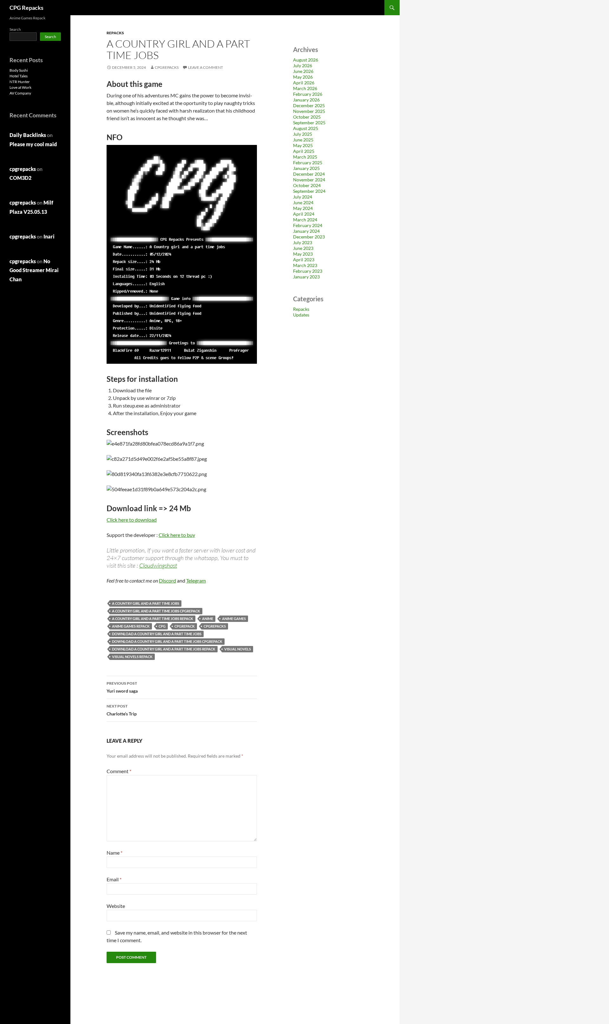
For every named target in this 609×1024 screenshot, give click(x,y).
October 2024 (307, 185)
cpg (162, 626)
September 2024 (309, 191)
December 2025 (309, 105)
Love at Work (20, 87)
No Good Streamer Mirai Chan (34, 270)
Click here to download (132, 520)
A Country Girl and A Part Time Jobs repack (152, 618)
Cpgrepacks (215, 626)
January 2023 (306, 276)
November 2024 (309, 179)
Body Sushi (19, 70)
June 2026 (303, 71)
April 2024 (303, 214)
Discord (167, 580)
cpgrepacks (167, 67)
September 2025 (309, 122)
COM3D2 (20, 178)
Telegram (196, 580)
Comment (119, 771)
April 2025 (303, 151)
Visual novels (237, 649)
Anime (207, 618)
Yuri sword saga (122, 687)
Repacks (115, 32)
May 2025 (303, 145)
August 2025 (305, 128)
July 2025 (302, 134)
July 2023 (302, 242)
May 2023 (303, 254)
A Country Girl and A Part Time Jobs (145, 603)
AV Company (20, 93)
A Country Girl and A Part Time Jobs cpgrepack (156, 611)
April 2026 (303, 82)
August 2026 (305, 59)
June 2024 (303, 202)
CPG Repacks (26, 7)
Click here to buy (177, 535)
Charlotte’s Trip (122, 710)
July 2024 (302, 196)
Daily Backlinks (28, 135)
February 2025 (307, 162)
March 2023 (305, 265)
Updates (301, 314)
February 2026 (307, 94)
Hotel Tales (19, 76)
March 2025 (305, 157)
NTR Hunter (20, 81)
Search (15, 29)
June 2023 (303, 248)
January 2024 (306, 231)
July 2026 (302, 65)
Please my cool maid (33, 144)
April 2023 (303, 259)
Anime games (234, 618)
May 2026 (303, 77)
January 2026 (306, 99)
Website (116, 906)
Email (114, 879)
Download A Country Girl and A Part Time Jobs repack (163, 649)
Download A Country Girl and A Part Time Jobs (156, 634)
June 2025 (303, 139)
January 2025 (306, 168)
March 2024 (305, 219)
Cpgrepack (184, 626)
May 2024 (303, 208)
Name (114, 853)
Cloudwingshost (158, 565)
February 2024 (307, 225)
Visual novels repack (132, 657)
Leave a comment (205, 67)
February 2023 (307, 271)
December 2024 (309, 174)
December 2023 (309, 236)
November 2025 (309, 111)
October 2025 (307, 117)
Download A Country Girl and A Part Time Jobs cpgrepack (167, 641)
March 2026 (305, 88)
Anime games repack (131, 626)
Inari (49, 236)
